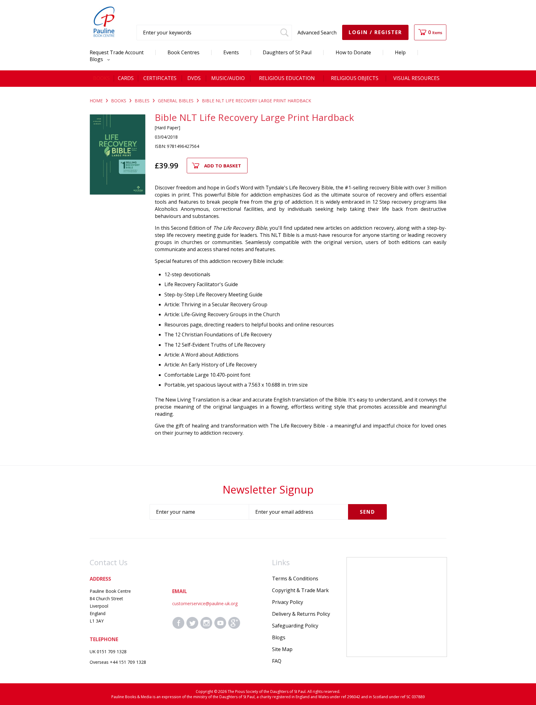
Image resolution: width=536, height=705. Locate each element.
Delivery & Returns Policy (301, 613)
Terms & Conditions (295, 578)
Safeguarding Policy (295, 625)
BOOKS (118, 101)
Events (231, 52)
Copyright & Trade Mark (300, 590)
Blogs (97, 59)
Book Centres (183, 52)
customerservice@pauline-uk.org (205, 603)
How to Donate (353, 52)
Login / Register (375, 32)
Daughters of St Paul (287, 52)
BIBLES (142, 101)
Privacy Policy (287, 602)
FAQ (276, 661)
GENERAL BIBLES (176, 101)
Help (400, 52)
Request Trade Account (117, 52)
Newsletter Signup (268, 489)
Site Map (282, 649)
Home (96, 101)
